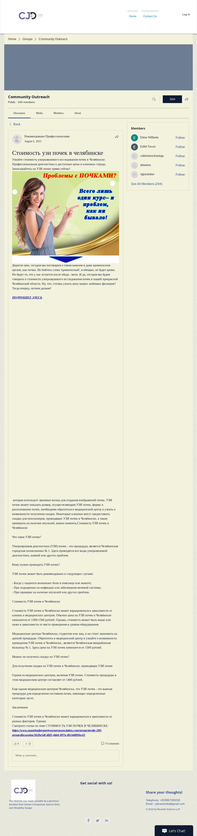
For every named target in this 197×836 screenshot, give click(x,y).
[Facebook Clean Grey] (88, 820)
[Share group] (186, 99)
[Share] (116, 136)
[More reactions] (28, 743)
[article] (65, 448)
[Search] (154, 99)
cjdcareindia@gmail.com (170, 803)
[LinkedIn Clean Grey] (106, 820)
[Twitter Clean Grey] (97, 820)
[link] (19, 113)
